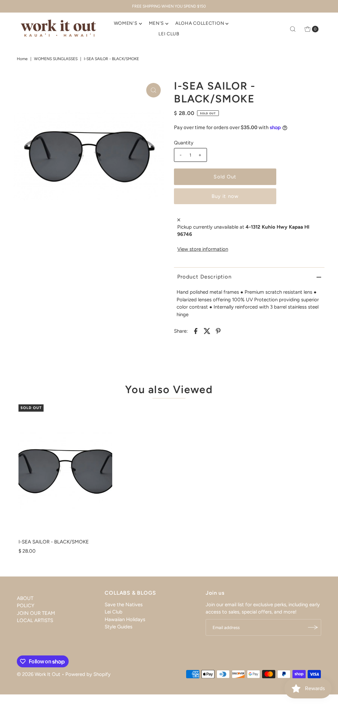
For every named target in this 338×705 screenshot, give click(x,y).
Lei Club (113, 612)
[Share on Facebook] (196, 330)
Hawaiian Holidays (125, 619)
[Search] (293, 29)
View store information (202, 249)
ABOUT (25, 598)
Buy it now (225, 196)
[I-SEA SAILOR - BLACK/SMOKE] (65, 470)
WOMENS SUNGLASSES (56, 58)
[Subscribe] (313, 627)
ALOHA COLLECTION (199, 23)
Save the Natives (124, 605)
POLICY (25, 606)
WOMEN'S (126, 23)
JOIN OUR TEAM (36, 613)
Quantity (183, 143)
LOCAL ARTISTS (35, 620)
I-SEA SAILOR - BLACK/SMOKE (53, 542)
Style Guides (118, 627)
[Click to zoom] (153, 90)
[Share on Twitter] (207, 330)
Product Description (204, 277)
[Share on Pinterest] (218, 330)
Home (22, 58)
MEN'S (156, 23)
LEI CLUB (169, 34)
